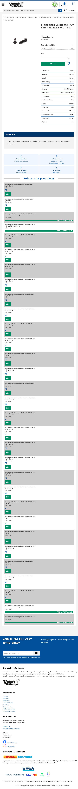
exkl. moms (71, 10)
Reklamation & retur (9, 709)
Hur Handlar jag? (8, 703)
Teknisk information (9, 711)
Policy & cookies (8, 707)
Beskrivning (10, 134)
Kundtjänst (6, 700)
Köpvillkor (6, 705)
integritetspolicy (35, 657)
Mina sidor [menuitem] (64, 6)
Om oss (5, 696)
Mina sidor (6, 698)
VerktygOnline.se (12, 743)
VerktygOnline (11, 746)
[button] (3, 4)
